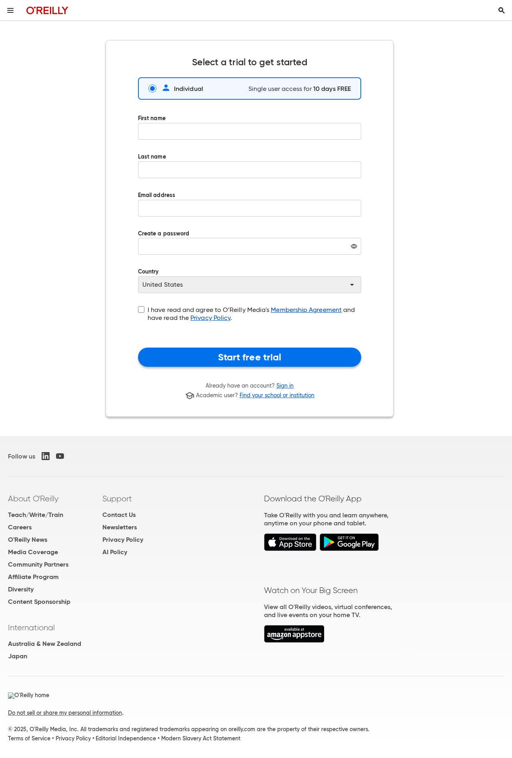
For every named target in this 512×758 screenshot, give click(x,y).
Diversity (21, 589)
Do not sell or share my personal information (65, 712)
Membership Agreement (306, 310)
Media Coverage (33, 552)
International (31, 627)
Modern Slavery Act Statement (200, 738)
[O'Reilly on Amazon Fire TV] (294, 640)
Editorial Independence (126, 738)
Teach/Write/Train (35, 515)
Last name (152, 157)
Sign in (285, 385)
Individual (188, 88)
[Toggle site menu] (10, 10)
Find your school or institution (277, 395)
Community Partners (38, 564)
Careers (20, 527)
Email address (156, 196)
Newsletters (119, 527)
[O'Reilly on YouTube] (60, 456)
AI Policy (114, 552)
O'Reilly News (27, 539)
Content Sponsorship (39, 601)
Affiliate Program (33, 577)
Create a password (163, 248)
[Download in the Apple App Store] (290, 549)
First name (152, 119)
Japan (17, 656)
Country (148, 272)
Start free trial (250, 357)
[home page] (47, 10)
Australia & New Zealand (44, 643)
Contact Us (119, 515)
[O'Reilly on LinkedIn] (46, 456)
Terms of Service (29, 738)
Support (117, 498)
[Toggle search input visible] (501, 10)
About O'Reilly (33, 498)
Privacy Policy (210, 318)
